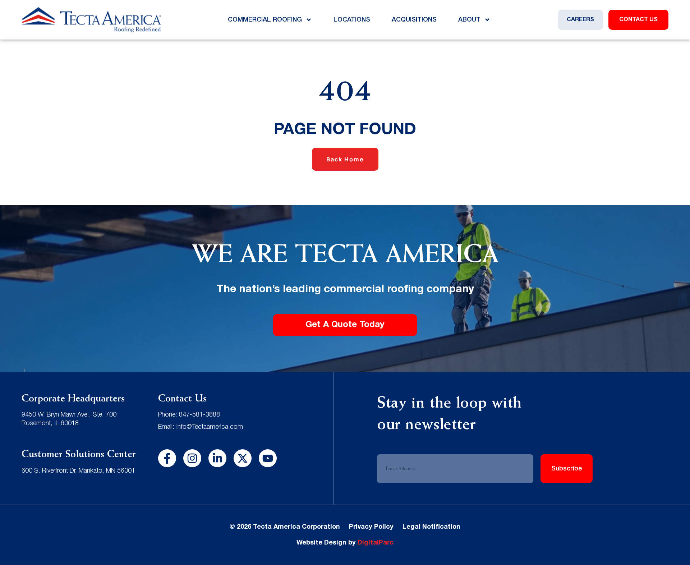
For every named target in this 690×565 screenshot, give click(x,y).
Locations (352, 20)
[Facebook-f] (167, 458)
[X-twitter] (243, 458)
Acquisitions (414, 20)
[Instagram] (192, 458)
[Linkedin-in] (217, 458)
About (469, 20)
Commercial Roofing (265, 20)
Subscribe (566, 469)
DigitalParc (376, 543)
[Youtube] (268, 458)
